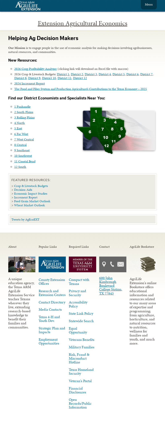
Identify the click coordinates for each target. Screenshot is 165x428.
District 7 (146, 74)
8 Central (20, 144)
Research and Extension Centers (52, 293)
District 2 (77, 74)
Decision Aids (23, 189)
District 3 (91, 74)
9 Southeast (22, 150)
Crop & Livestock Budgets (31, 186)
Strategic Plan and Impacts (52, 330)
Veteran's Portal (80, 380)
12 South (20, 166)
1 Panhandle (22, 106)
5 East (18, 128)
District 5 (118, 74)
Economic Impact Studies (30, 193)
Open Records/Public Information (80, 403)
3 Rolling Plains (24, 117)
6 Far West (21, 134)
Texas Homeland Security (81, 371)
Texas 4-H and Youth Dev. (49, 319)
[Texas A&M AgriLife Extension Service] (30, 6)
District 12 (80, 78)
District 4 (105, 74)
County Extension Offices (52, 281)
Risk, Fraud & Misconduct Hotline (79, 358)
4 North (19, 123)
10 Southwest (23, 155)
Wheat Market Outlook (29, 205)
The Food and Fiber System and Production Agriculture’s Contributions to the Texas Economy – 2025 (80, 89)
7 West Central (24, 139)
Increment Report (25, 197)
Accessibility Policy (78, 304)
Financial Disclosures (77, 390)
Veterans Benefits (81, 339)
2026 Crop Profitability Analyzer (35, 68)
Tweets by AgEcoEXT (25, 219)
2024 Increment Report (29, 83)
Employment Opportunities (49, 341)
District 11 (64, 78)
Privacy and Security (77, 293)
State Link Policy (81, 313)
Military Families (81, 347)
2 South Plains (23, 112)
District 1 (63, 74)
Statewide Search (81, 321)
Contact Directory (52, 302)
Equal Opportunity (78, 330)
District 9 (34, 78)
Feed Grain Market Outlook (32, 201)
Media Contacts (50, 309)
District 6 (132, 74)
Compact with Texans (79, 281)
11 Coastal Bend (24, 161)
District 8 (20, 78)
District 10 (49, 78)
